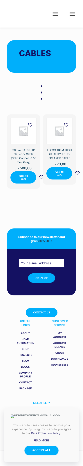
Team (25, 360)
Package (25, 388)
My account (59, 335)
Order (59, 352)
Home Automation (25, 341)
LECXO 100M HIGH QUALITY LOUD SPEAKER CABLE (59, 154)
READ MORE (41, 440)
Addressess (59, 364)
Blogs (25, 366)
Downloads (59, 358)
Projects (25, 354)
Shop (25, 349)
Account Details (59, 344)
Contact (25, 382)
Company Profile (25, 374)
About (25, 333)
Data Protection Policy (45, 433)
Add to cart (23, 177)
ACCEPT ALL (41, 450)
